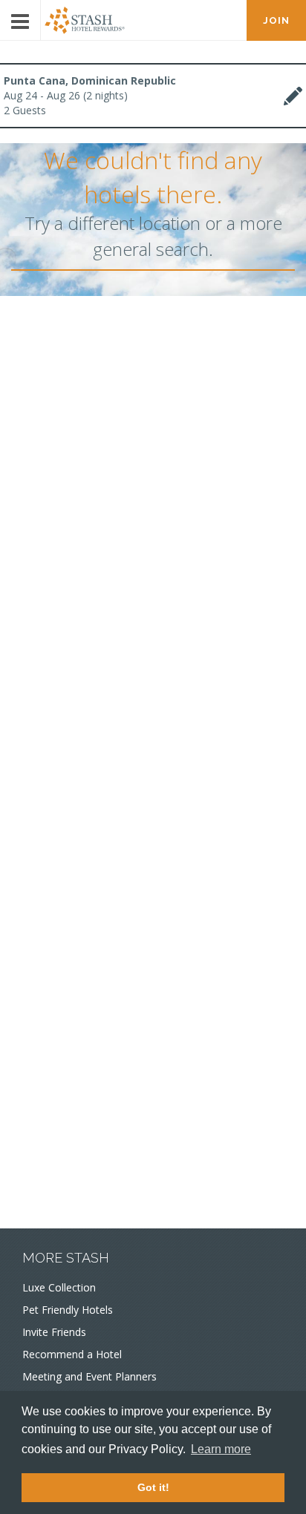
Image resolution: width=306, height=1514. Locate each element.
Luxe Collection (59, 1287)
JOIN (276, 20)
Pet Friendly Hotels (67, 1310)
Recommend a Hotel (72, 1354)
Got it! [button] (153, 1487)
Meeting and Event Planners (89, 1376)
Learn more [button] (221, 1449)
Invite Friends (54, 1332)
